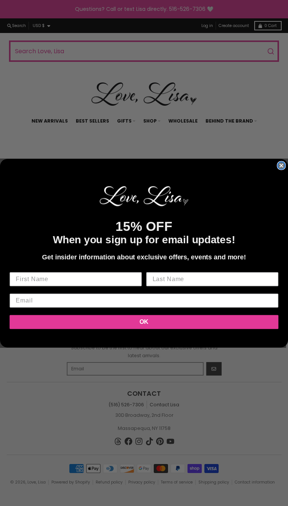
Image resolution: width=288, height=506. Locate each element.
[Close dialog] (281, 165)
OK (144, 322)
